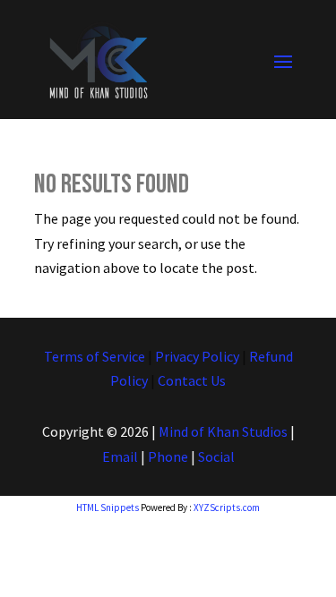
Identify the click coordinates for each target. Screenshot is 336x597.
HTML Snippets (107, 507)
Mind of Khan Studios (223, 431)
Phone (168, 456)
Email (120, 456)
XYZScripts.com (227, 507)
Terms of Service (94, 356)
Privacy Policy (197, 356)
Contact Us (192, 380)
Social (216, 456)
